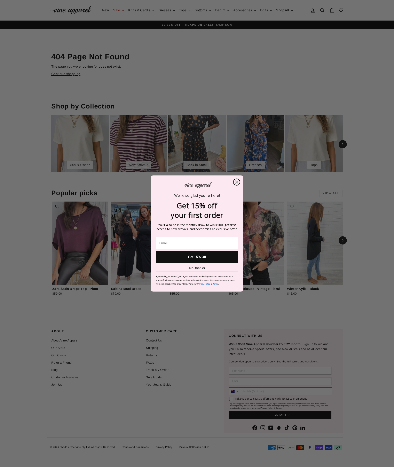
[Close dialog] (236, 182)
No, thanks (197, 268)
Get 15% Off (197, 257)
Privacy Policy (203, 284)
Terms (215, 284)
